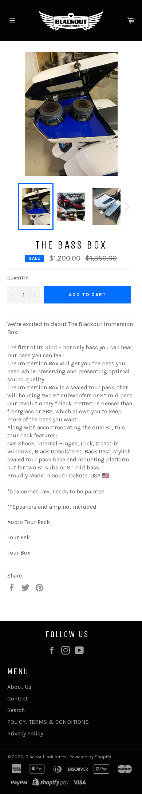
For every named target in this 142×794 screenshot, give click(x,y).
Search (16, 710)
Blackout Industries (46, 756)
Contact (17, 698)
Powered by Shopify (90, 756)
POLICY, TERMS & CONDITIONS (48, 721)
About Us (19, 686)
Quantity (17, 278)
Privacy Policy (25, 733)
